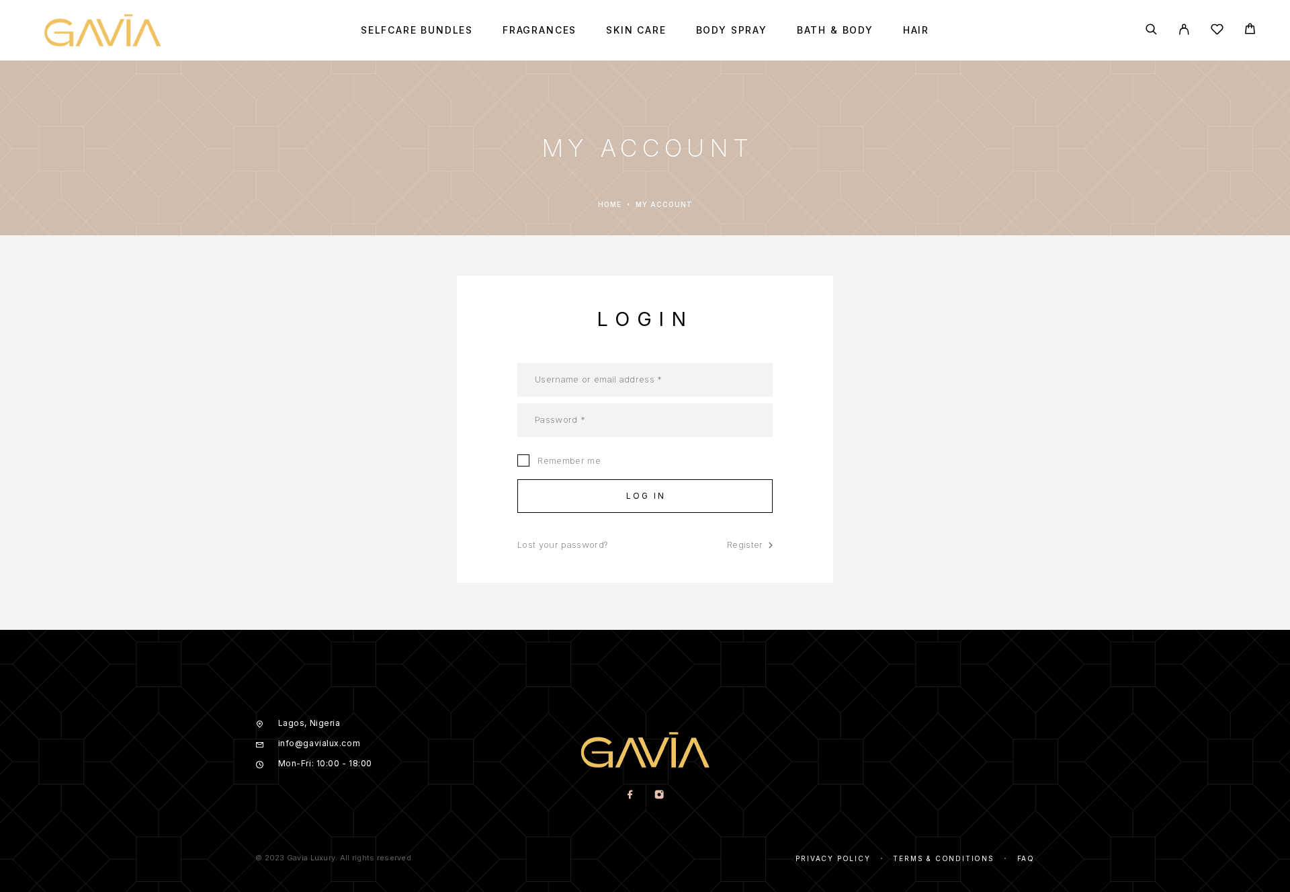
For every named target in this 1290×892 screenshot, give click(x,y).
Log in (646, 496)
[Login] (1184, 30)
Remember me (568, 460)
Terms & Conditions (943, 858)
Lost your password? (562, 544)
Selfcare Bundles (417, 30)
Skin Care (636, 30)
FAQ (1026, 858)
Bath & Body (835, 30)
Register (745, 544)
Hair (916, 30)
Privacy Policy (833, 858)
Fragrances (539, 30)
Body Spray (731, 30)
